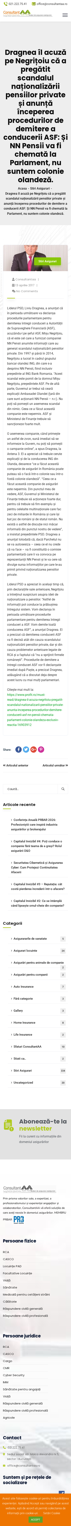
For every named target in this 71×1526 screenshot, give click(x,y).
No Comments (27, 291)
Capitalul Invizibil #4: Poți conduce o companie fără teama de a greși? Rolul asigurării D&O (36, 846)
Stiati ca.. (39, 1058)
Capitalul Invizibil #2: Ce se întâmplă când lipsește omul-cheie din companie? (37, 903)
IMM (5, 1382)
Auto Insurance (39, 986)
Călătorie (10, 1301)
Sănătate (10, 1287)
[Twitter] (26, 749)
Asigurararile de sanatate (39, 938)
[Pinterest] (41, 749)
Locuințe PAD (12, 1266)
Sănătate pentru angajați (21, 1389)
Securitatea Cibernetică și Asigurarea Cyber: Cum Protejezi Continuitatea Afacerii (37, 867)
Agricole (9, 1417)
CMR (6, 1368)
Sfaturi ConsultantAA (39, 1046)
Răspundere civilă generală (23, 1309)
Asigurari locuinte (39, 950)
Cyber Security (13, 1375)
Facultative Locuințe (17, 1273)
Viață (6, 1280)
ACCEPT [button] (35, 1519)
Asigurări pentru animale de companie (39, 964)
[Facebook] (18, 749)
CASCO (8, 1259)
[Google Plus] (33, 749)
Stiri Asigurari (40, 188)
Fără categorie (39, 998)
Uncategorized (39, 1082)
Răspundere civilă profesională (25, 1316)
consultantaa (25, 279)
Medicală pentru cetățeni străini (26, 1294)
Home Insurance (39, 1022)
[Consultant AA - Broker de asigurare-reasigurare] (27, 13)
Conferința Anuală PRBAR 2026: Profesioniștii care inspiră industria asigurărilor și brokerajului (34, 824)
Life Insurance (39, 1034)
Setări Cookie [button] (51, 1513)
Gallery (39, 1010)
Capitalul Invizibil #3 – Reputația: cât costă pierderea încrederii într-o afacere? (37, 886)
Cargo (7, 1361)
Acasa (22, 188)
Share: (7, 749)
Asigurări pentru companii (39, 974)
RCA (6, 1252)
